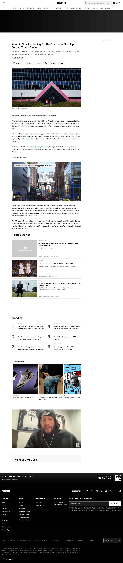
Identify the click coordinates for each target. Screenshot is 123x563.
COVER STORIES (76, 8)
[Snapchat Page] (111, 491)
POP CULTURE (57, 8)
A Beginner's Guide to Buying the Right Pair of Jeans (50, 398)
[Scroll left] (13, 378)
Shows (4, 524)
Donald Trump (51, 208)
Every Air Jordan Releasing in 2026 (23, 397)
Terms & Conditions (8, 540)
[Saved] (114, 3)
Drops (21, 505)
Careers (39, 502)
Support (22, 508)
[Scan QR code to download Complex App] (118, 478)
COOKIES (90, 540)
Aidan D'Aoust (43, 276)
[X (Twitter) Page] (92, 491)
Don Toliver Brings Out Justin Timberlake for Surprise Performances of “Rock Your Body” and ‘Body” (31, 348)
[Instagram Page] (101, 491)
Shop (21, 502)
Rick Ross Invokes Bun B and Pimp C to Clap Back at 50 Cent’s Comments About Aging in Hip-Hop (31, 338)
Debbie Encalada (44, 256)
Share (39, 63)
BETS (66, 8)
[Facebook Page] (87, 491)
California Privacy (40, 540)
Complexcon (6, 527)
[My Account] (117, 3)
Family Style (6, 530)
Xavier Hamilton (44, 296)
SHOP (15, 8)
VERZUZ (87, 8)
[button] (112, 540)
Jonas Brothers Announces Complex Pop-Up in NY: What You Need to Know (31, 327)
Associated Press (29, 139)
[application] (46, 181)
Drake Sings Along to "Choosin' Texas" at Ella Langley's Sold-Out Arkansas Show (67, 327)
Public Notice (56, 540)
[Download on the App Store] (105, 477)
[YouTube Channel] (106, 491)
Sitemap (80, 540)
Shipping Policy (24, 512)
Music (20, 323)
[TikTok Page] (116, 491)
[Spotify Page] (120, 491)
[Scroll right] (79, 378)
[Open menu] (3, 3)
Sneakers (16, 395)
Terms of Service (111, 510)
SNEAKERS (30, 8)
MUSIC (39, 8)
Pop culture (6, 512)
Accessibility (69, 540)
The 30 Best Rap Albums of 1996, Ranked (65, 338)
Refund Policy (24, 515)
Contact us (40, 505)
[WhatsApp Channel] (97, 491)
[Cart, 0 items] (120, 3)
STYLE (22, 8)
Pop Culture (42, 240)
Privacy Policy (98, 510)
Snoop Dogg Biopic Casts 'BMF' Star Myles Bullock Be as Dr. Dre (66, 348)
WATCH (95, 8)
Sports (41, 260)
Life (13, 40)
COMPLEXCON (105, 8)
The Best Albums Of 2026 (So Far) (74, 397)
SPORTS (47, 8)
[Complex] (61, 3)
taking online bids (42, 147)
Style (40, 395)
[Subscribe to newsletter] (115, 503)
